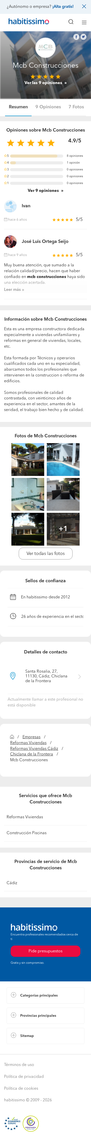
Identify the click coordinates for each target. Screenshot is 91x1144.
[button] (45, 995)
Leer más (12, 290)
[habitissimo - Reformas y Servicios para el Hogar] (23, 22)
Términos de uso (19, 1065)
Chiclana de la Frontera (31, 754)
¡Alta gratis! (63, 7)
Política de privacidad (24, 1077)
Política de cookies (21, 1089)
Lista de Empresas (23, 1049)
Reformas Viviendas (28, 743)
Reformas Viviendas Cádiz (34, 749)
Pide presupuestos (45, 1135)
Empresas (31, 737)
